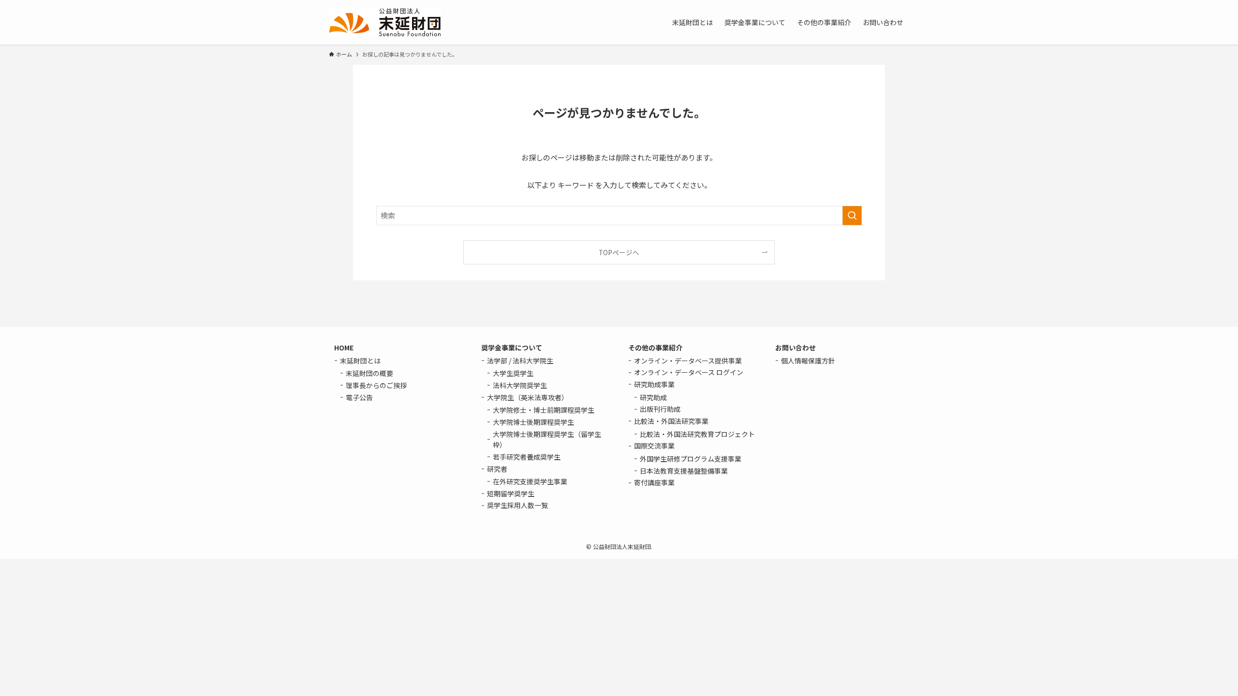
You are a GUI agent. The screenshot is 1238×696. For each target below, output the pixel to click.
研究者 (497, 469)
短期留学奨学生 (510, 493)
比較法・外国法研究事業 (671, 421)
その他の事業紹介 (655, 347)
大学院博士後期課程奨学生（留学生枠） (547, 439)
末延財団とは (360, 360)
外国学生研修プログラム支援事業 (690, 459)
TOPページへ (619, 252)
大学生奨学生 (513, 373)
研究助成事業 (654, 384)
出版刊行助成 (660, 409)
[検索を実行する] (852, 215)
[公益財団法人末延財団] (385, 22)
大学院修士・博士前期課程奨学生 (543, 410)
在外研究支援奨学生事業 (530, 481)
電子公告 (359, 397)
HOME (344, 347)
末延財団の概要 (369, 373)
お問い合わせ (795, 347)
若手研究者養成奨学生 (526, 457)
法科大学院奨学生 (520, 385)
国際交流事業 (654, 445)
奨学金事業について (511, 347)
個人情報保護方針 (808, 360)
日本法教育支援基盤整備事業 (684, 471)
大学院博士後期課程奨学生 (533, 422)
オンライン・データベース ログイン (688, 372)
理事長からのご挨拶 (376, 385)
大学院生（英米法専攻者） (527, 397)
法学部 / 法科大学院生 (520, 360)
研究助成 (653, 397)
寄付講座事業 (654, 482)
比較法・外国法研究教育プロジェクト (697, 434)
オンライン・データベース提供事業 (688, 360)
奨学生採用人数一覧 (517, 505)
